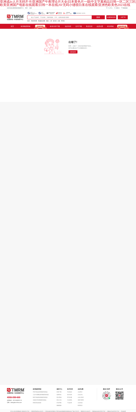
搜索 (98, 17)
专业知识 (69, 392)
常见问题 (69, 397)
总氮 (59, 21)
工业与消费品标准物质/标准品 (41, 394)
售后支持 (89, 26)
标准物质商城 (25, 26)
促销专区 (59, 394)
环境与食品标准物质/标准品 (40, 392)
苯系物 (63, 21)
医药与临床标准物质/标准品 (40, 397)
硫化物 (55, 21)
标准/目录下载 (55, 26)
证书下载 (78, 26)
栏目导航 (59, 402)
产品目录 (69, 402)
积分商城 (110, 26)
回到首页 (73, 52)
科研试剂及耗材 (37, 402)
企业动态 (80, 402)
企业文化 (80, 394)
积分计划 (59, 400)
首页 (12, 26)
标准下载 (59, 392)
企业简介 (80, 392)
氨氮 (47, 21)
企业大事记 (81, 397)
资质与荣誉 (81, 400)
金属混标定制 (111, 17)
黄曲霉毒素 (34, 21)
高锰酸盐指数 (41, 21)
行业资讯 (69, 400)
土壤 (51, 21)
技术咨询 (69, 394)
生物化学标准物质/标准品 (39, 400)
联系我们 (80, 405)
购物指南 (59, 405)
